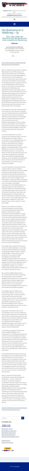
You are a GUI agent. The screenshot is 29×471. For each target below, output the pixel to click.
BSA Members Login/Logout (9, 430)
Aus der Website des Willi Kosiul (14, 47)
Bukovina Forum (6, 440)
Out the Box (16, 466)
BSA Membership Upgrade (8, 434)
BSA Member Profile (7, 428)
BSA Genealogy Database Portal (10, 436)
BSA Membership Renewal (9, 432)
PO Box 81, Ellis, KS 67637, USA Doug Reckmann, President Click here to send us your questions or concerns (14, 14)
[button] (14, 24)
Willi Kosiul (14, 43)
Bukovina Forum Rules (7, 442)
